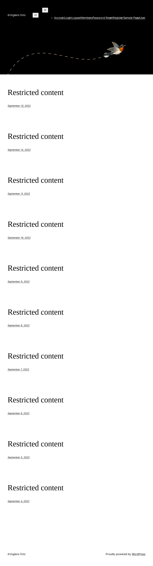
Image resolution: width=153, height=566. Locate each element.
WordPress (138, 554)
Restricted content (36, 92)
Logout (76, 17)
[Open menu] (36, 15)
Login (68, 17)
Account (59, 17)
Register (118, 17)
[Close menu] (45, 10)
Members (86, 17)
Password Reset (102, 17)
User (142, 17)
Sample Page (131, 17)
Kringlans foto (17, 15)
